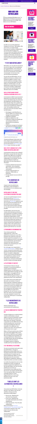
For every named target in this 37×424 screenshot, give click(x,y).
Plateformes (6, 6)
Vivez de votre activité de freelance (11, 1)
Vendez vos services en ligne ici (27, 1)
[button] (35, 3)
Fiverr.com (12, 201)
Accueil (1, 6)
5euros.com (16, 198)
